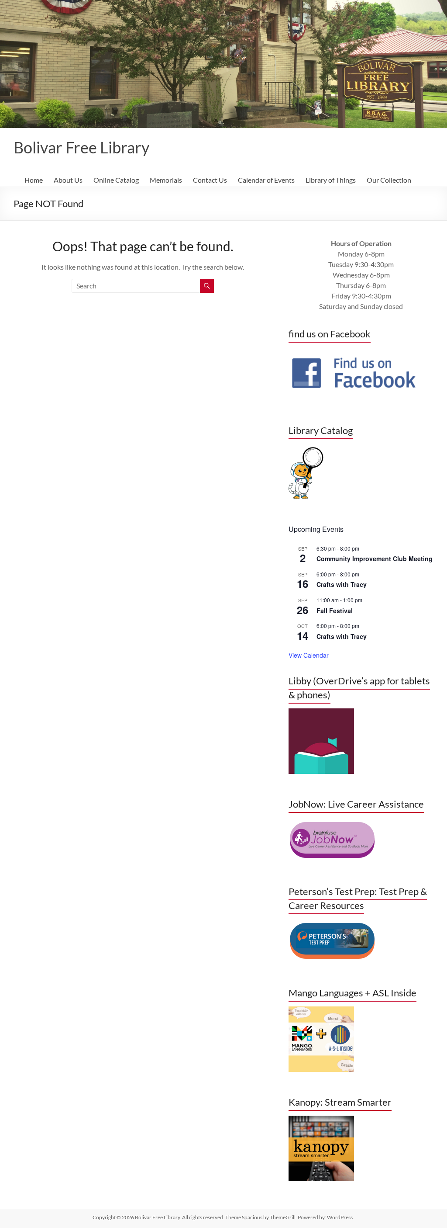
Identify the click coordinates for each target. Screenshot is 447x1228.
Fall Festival (334, 610)
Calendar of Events (266, 180)
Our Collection (389, 180)
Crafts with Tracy (341, 584)
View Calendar (309, 655)
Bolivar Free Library (81, 147)
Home (33, 180)
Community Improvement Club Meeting (374, 558)
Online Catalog (116, 180)
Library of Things (331, 180)
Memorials (166, 180)
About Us (68, 180)
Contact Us (210, 180)
